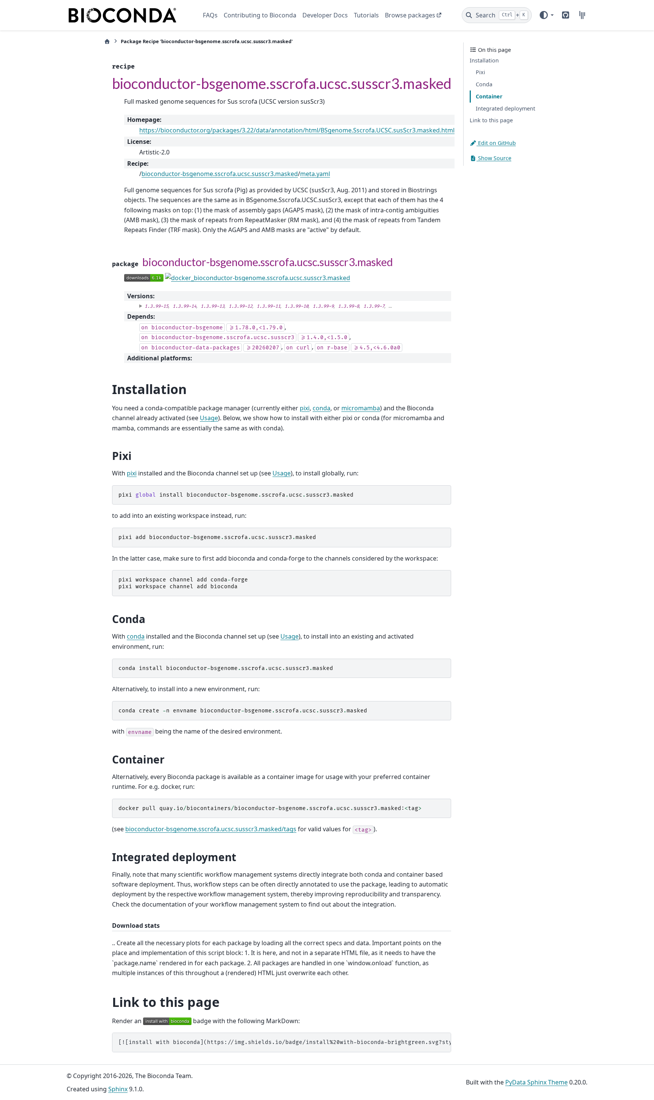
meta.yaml (315, 174)
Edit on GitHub (496, 142)
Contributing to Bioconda (260, 15)
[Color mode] (546, 15)
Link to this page (491, 120)
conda (321, 408)
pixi (305, 408)
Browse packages (410, 15)
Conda (484, 84)
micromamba (360, 408)
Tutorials (366, 15)
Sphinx (118, 1089)
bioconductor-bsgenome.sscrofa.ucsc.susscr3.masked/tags (210, 829)
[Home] (107, 41)
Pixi (480, 72)
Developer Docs (325, 15)
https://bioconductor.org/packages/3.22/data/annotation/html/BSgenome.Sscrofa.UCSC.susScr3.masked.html (297, 130)
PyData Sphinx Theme (536, 1082)
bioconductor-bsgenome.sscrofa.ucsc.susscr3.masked (220, 174)
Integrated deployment (505, 108)
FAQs (210, 15)
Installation (484, 60)
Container (489, 96)
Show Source (493, 158)
